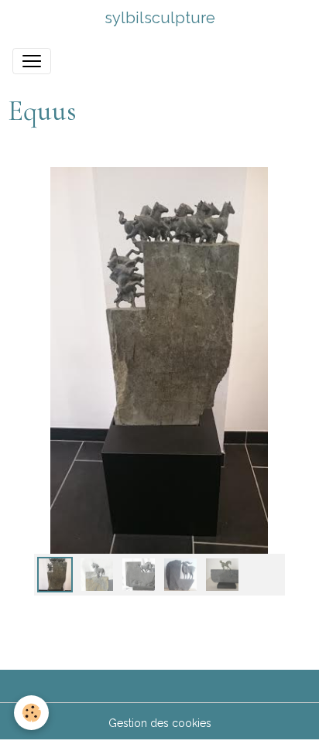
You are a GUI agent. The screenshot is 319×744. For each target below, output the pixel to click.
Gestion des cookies (159, 723)
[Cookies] (31, 712)
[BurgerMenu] (31, 61)
